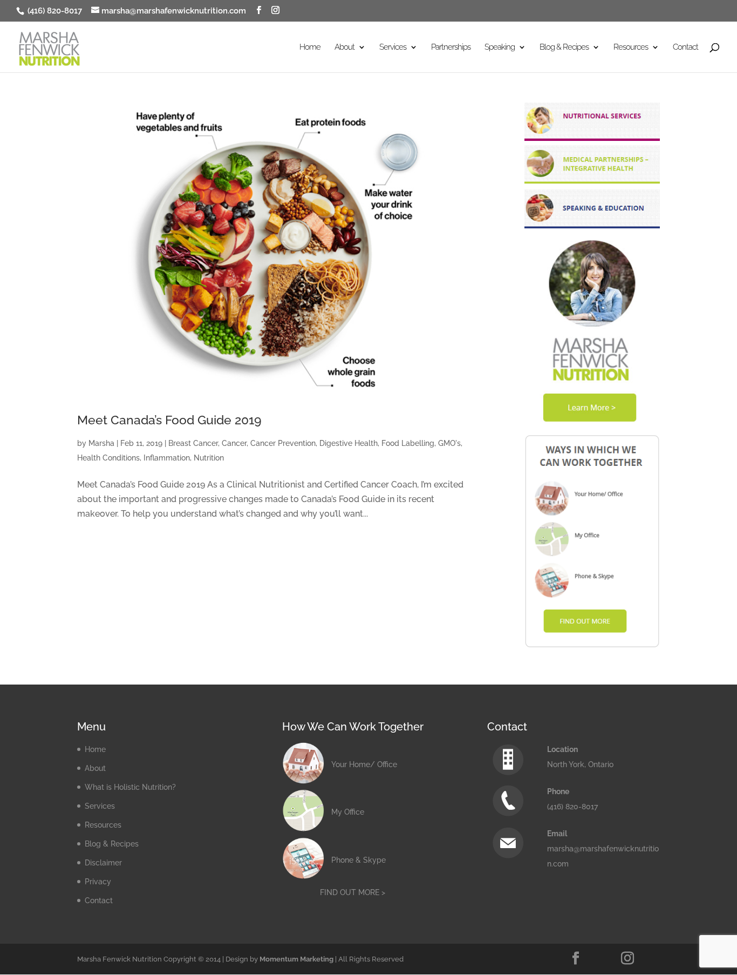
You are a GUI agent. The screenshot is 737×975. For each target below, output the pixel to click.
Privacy (98, 881)
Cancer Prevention (283, 443)
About (95, 768)
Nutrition (209, 457)
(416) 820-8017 (53, 11)
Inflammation (167, 457)
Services (100, 806)
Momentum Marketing (296, 959)
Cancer (234, 443)
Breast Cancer (193, 443)
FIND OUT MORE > (352, 892)
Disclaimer (103, 862)
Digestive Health (348, 443)
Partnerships (450, 47)
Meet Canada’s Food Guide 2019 (169, 420)
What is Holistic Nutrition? (130, 787)
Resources (103, 825)
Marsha (101, 443)
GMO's (449, 443)
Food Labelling (407, 443)
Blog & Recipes (112, 843)
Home (309, 47)
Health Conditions (108, 457)
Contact (685, 47)
